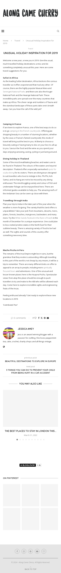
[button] (5, 414)
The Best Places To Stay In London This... (30, 430)
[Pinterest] (30, 551)
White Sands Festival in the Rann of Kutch (33, 218)
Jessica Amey (26, 328)
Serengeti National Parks (14, 91)
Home (5, 40)
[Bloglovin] (43, 551)
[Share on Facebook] (38, 317)
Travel (17, 40)
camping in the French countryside (25, 131)
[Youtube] (37, 551)
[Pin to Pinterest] (45, 317)
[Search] (58, 31)
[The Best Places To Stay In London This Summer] (30, 408)
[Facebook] (17, 551)
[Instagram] (23, 551)
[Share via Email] (48, 317)
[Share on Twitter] (42, 317)
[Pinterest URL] (11, 495)
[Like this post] (35, 317)
